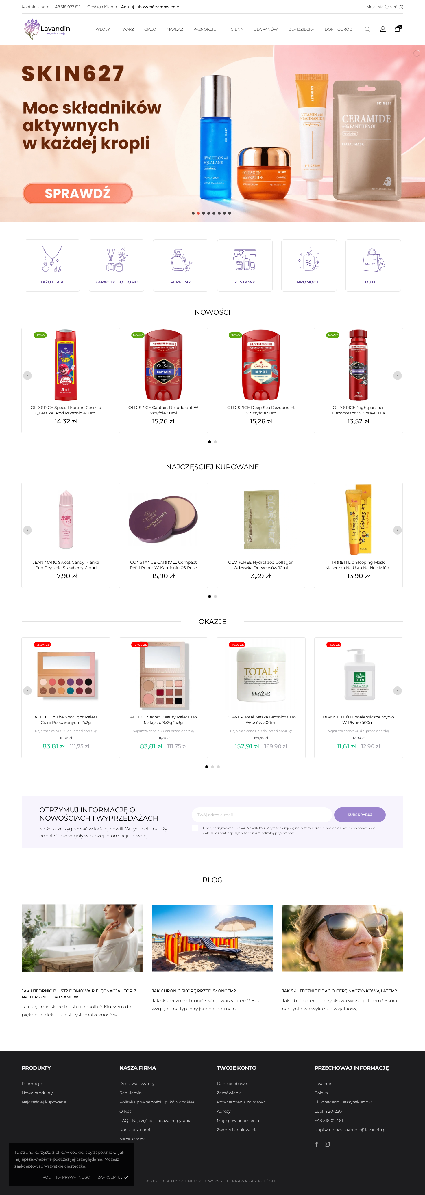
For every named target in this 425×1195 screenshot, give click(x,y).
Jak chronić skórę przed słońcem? (194, 991)
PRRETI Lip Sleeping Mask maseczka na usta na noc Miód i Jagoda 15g (358, 565)
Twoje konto (236, 1068)
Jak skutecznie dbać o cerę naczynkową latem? (339, 991)
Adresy (223, 1111)
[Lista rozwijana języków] (383, 30)
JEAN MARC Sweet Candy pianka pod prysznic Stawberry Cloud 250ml (66, 565)
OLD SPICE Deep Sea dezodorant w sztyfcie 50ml (261, 410)
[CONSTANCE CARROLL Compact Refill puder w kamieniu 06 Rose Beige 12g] (194, 497)
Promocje (32, 1083)
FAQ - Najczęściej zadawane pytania (155, 1120)
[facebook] (317, 1144)
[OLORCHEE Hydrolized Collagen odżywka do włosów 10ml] (292, 497)
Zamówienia (229, 1092)
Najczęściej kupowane (212, 467)
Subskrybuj (360, 815)
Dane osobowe (232, 1083)
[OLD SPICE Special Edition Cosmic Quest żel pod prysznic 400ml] (97, 343)
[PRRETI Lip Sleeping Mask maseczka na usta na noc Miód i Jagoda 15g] (389, 497)
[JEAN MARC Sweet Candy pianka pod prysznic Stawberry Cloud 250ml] (97, 497)
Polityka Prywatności (66, 1177)
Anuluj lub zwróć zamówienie (150, 6)
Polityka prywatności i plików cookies (157, 1102)
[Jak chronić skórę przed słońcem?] (212, 937)
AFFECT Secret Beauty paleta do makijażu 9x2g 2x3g (163, 719)
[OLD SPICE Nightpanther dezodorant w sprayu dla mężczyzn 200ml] (389, 343)
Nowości (212, 312)
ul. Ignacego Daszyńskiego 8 (343, 1102)
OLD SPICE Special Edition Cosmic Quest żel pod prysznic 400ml (66, 410)
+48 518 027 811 (66, 6)
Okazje (213, 621)
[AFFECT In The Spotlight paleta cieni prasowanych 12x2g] (97, 652)
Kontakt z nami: (36, 6)
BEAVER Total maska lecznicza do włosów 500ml (261, 719)
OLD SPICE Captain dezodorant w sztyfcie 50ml (163, 410)
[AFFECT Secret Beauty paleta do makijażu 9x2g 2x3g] (194, 652)
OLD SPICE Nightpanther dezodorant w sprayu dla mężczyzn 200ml (358, 410)
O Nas (125, 1111)
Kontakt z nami (134, 1129)
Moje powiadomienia (238, 1120)
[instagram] (327, 1144)
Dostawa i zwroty (136, 1083)
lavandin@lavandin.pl (351, 1129)
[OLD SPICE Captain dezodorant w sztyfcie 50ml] (194, 343)
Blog (212, 880)
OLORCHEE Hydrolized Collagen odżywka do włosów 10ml (260, 565)
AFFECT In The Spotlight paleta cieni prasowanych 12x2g (66, 719)
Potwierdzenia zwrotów (241, 1102)
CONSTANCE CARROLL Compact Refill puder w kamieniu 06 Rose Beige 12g (163, 565)
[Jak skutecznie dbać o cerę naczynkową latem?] (342, 937)
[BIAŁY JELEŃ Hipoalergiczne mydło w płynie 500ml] (390, 652)
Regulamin (130, 1092)
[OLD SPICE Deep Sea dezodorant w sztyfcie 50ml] (292, 343)
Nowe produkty (37, 1092)
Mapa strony (131, 1139)
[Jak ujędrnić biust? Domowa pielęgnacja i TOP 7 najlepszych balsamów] (82, 937)
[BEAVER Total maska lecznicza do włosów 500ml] (292, 652)
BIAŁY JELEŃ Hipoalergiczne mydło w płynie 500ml (358, 719)
